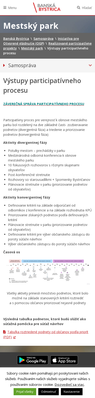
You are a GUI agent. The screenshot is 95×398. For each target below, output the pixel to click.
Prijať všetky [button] (24, 391)
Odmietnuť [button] (48, 391)
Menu (12, 8)
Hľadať (87, 8)
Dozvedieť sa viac (69, 384)
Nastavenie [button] (72, 391)
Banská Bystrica (47, 8)
